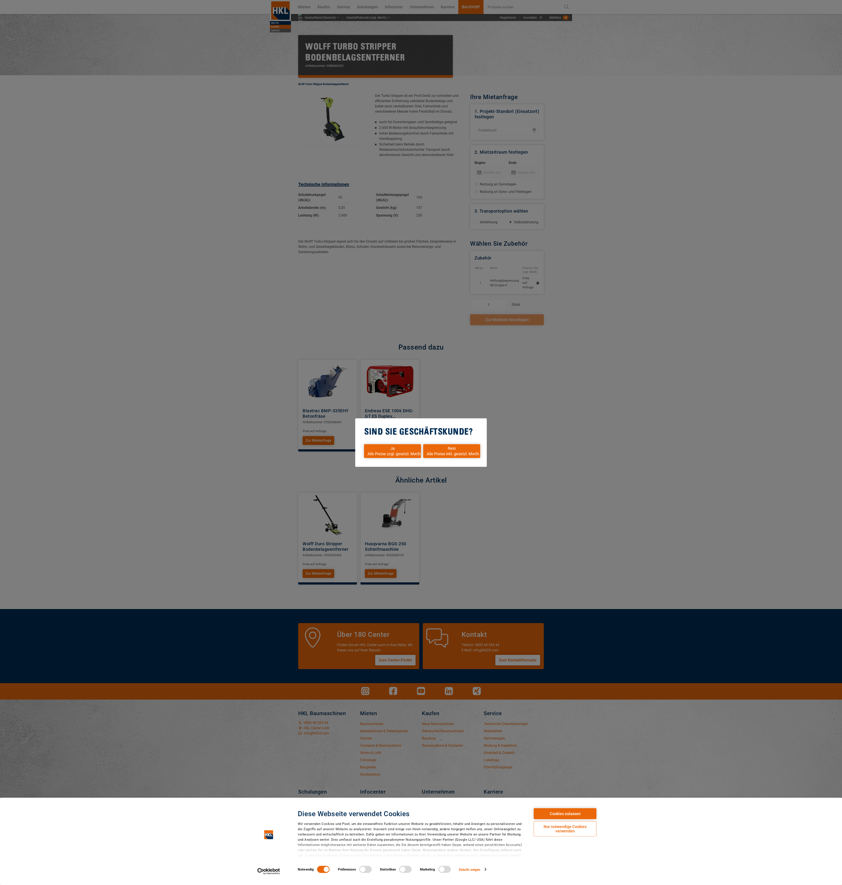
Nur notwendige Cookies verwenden (565, 828)
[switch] (365, 869)
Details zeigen (469, 869)
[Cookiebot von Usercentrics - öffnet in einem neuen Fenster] (269, 871)
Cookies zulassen (565, 813)
